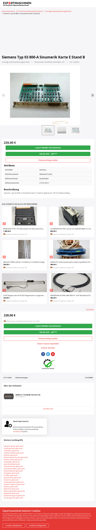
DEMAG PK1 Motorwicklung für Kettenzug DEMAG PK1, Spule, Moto (72, 262)
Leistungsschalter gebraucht (14, 482)
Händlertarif (17, 431)
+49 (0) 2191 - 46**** (48, 154)
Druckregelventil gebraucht (13, 498)
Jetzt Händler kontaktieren (48, 147)
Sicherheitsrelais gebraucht (13, 466)
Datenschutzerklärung (34, 520)
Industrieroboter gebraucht (13, 446)
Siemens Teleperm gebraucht (14, 484)
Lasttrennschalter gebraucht (14, 453)
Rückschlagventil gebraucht (13, 471)
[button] (48, 130)
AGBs (44, 520)
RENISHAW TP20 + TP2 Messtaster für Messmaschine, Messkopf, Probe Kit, (25, 229)
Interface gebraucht (11, 487)
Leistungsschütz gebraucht (13, 448)
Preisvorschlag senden (48, 160)
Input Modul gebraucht (12, 464)
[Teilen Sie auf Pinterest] (53, 354)
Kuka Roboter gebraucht (12, 478)
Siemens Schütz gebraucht (13, 460)
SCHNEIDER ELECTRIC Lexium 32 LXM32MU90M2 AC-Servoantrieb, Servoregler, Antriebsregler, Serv (72, 229)
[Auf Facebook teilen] (43, 354)
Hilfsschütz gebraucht (11, 489)
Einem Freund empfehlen (48, 344)
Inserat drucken (48, 348)
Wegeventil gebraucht (11, 493)
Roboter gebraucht (10, 455)
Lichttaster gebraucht (11, 451)
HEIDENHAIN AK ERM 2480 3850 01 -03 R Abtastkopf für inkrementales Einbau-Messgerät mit (72, 295)
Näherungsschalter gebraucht (14, 491)
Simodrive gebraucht (11, 480)
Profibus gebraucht (10, 475)
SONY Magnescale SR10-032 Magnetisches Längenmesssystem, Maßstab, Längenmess (25, 295)
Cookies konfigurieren (37, 525)
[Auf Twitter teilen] (48, 354)
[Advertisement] (48, 35)
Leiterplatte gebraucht (12, 462)
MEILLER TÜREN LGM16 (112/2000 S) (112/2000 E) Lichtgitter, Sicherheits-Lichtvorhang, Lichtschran (25, 262)
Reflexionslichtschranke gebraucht (16, 457)
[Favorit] (4, 223)
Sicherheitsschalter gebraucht (14, 469)
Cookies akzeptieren (14, 525)
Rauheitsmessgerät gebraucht (14, 496)
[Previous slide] (3, 95)
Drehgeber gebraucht (11, 473)
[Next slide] (92, 95)
